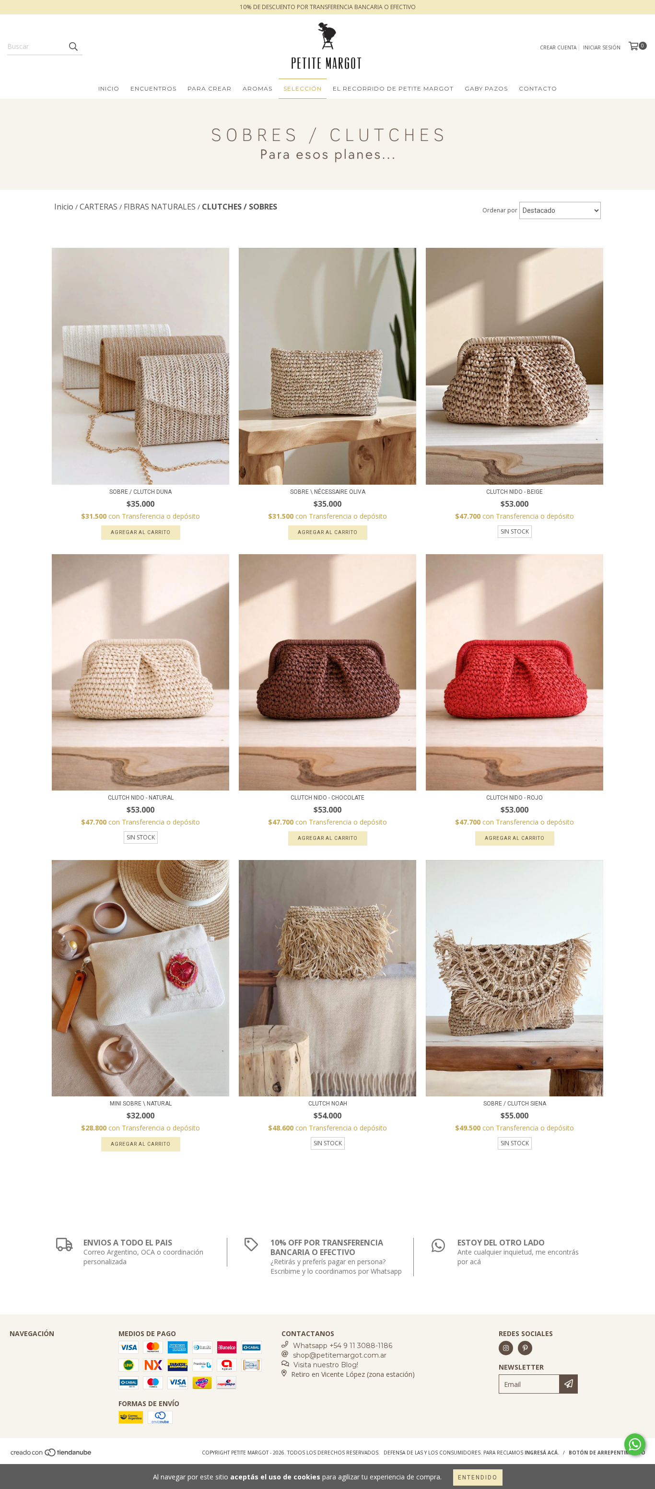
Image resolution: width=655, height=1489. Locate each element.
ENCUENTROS (153, 88)
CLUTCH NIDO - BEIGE (514, 492)
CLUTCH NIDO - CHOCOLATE (327, 797)
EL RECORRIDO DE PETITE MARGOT (393, 88)
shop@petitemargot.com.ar (339, 1355)
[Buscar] (72, 46)
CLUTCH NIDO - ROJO (514, 797)
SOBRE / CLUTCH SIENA (514, 1103)
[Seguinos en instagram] (506, 1348)
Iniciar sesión (601, 47)
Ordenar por (499, 210)
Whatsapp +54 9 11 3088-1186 (342, 1345)
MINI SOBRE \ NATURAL (141, 1103)
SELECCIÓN (302, 88)
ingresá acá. (542, 1452)
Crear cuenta (558, 47)
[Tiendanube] (52, 1455)
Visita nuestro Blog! (325, 1365)
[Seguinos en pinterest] (525, 1348)
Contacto (538, 88)
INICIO (108, 88)
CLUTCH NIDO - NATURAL (141, 797)
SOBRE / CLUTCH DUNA (140, 492)
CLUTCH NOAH (327, 1103)
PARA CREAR (209, 88)
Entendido (478, 1477)
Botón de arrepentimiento (607, 1452)
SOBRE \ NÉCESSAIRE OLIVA (327, 492)
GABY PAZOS (486, 88)
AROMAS (257, 88)
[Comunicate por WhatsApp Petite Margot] (634, 1444)
